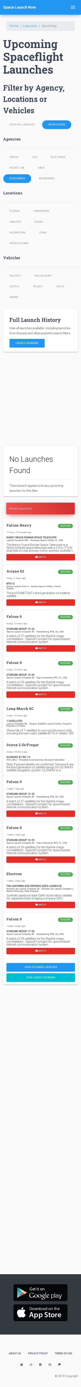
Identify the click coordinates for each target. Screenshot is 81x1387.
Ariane (14, 297)
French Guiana (19, 243)
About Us (15, 1353)
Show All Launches (22, 124)
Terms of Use (63, 1353)
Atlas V (38, 286)
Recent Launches (20, 508)
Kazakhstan (17, 232)
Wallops (15, 221)
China (42, 232)
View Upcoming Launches (41, 967)
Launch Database (27, 343)
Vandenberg (41, 210)
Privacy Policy (38, 1353)
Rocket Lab (17, 167)
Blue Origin (58, 157)
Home (14, 26)
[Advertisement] (40, 399)
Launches (30, 26)
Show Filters (56, 124)
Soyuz (60, 286)
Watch (42, 557)
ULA (34, 157)
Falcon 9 (15, 275)
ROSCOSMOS (17, 178)
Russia (38, 221)
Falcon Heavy (43, 275)
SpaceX (14, 157)
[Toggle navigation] (73, 7)
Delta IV (15, 286)
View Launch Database (40, 977)
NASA (41, 167)
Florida (15, 210)
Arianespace (47, 178)
